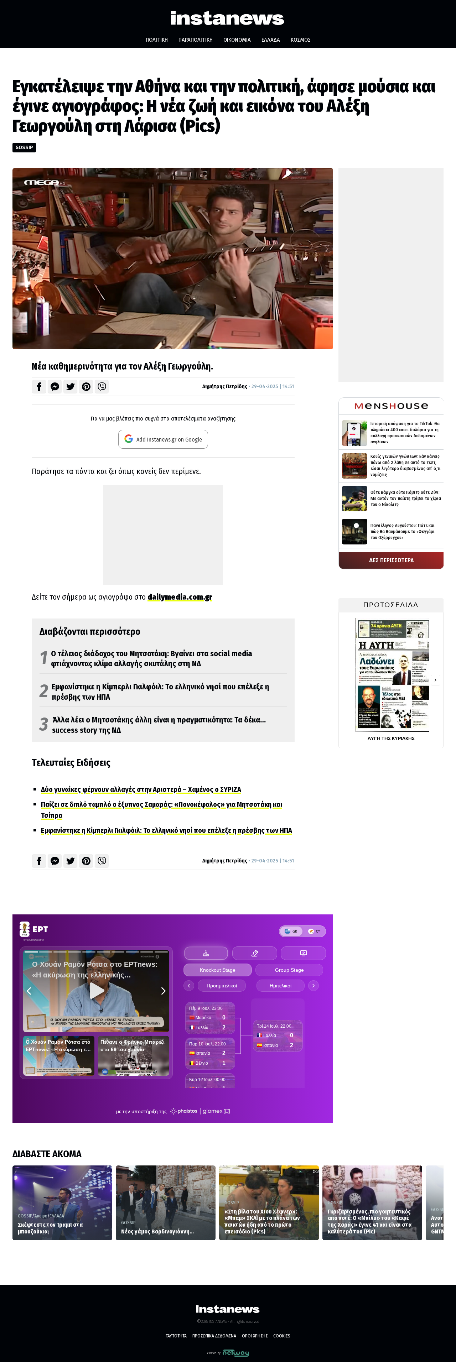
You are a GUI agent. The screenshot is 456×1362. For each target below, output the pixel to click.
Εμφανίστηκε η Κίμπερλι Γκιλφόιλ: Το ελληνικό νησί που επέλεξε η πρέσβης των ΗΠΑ (154, 692)
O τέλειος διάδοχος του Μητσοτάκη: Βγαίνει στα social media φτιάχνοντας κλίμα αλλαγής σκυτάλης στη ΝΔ (146, 659)
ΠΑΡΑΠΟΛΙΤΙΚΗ (195, 39)
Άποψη (40, 1216)
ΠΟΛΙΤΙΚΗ (157, 39)
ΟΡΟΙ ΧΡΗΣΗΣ (255, 1335)
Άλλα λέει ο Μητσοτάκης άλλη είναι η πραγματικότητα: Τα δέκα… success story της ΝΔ (153, 725)
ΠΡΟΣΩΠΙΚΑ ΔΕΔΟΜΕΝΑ (214, 1335)
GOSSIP (24, 147)
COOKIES (281, 1335)
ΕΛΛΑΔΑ (270, 39)
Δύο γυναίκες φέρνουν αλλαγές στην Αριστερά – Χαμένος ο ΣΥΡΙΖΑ (141, 789)
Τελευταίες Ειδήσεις (71, 762)
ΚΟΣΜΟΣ (301, 39)
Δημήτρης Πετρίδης (224, 386)
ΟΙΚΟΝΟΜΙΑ (237, 39)
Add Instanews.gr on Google (168, 439)
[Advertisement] (163, 535)
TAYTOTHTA (176, 1335)
